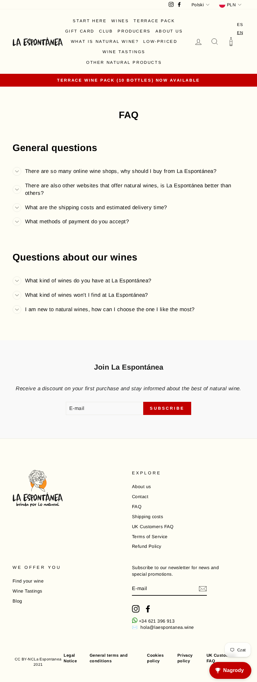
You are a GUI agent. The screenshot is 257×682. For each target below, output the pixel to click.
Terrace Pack (154, 20)
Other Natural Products (124, 62)
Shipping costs (147, 516)
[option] (239, 24)
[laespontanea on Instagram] (135, 609)
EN (240, 32)
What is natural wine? (105, 41)
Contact (140, 496)
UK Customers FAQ (153, 526)
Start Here (90, 20)
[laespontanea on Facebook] (148, 609)
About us (169, 31)
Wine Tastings (123, 51)
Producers (134, 31)
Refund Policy (146, 546)
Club (106, 31)
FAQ (136, 506)
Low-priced (160, 41)
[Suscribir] (203, 589)
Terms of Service (150, 536)
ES (240, 24)
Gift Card (79, 31)
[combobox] (239, 32)
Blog (17, 601)
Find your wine (28, 580)
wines (120, 20)
